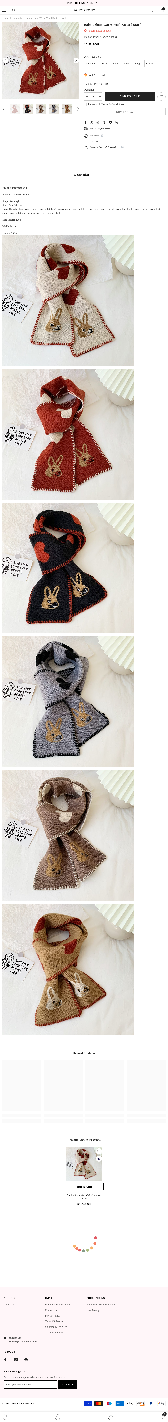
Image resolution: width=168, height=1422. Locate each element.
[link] (21, 1115)
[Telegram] (110, 122)
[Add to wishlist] (161, 96)
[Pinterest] (97, 122)
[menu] (4, 10)
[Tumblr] (104, 122)
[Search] (14, 10)
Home (5, 18)
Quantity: (89, 89)
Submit (68, 1384)
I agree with (94, 104)
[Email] (116, 122)
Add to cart (130, 96)
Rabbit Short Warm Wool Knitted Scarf (84, 1197)
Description (81, 174)
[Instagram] (16, 1360)
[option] (40, 60)
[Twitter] (91, 122)
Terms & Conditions (112, 104)
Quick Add (84, 1187)
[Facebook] (85, 122)
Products (17, 18)
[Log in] (154, 10)
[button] (5, 60)
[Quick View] (99, 1159)
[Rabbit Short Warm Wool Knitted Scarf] (84, 1164)
